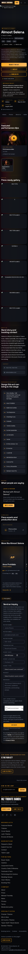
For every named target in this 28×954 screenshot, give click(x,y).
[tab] (7, 165)
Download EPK (15, 74)
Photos (11, 114)
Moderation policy (7, 907)
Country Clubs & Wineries (9, 868)
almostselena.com (8, 109)
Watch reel (18, 44)
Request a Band (6, 809)
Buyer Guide (5, 860)
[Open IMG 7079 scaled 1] (14, 221)
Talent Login (5, 853)
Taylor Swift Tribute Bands (10, 923)
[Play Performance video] (14, 138)
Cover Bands (5, 831)
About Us (18, 114)
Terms (9, 734)
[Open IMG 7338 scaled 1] (14, 237)
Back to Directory (9, 7)
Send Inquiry (14, 725)
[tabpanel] (14, 144)
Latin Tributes (5, 834)
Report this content (22, 780)
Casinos (4, 863)
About (3, 890)
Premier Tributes (6, 914)
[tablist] (14, 165)
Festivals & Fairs (6, 871)
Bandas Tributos (6, 925)
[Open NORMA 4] (14, 252)
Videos (4, 114)
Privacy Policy (10, 740)
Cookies (14, 931)
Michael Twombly (7, 895)
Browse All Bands (7, 837)
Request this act (14, 65)
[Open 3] (14, 206)
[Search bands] (21, 2)
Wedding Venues (6, 877)
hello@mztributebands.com (17, 950)
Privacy (3, 901)
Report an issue (6, 940)
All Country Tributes (7, 920)
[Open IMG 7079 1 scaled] (14, 314)
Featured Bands (6, 825)
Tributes (4, 828)
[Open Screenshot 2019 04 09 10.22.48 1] (14, 283)
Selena (12, 28)
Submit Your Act (17, 809)
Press (3, 893)
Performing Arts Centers (9, 874)
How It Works (5, 880)
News (3, 898)
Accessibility (23, 931)
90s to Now (5, 917)
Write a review (9, 505)
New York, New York (8, 38)
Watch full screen (9, 154)
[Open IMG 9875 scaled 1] (14, 268)
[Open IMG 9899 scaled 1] (14, 299)
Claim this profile (7, 771)
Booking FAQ (5, 883)
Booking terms (5, 931)
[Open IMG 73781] (14, 190)
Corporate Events (7, 865)
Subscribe (22, 790)
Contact (4, 850)
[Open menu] (25, 2)
